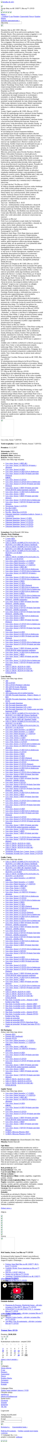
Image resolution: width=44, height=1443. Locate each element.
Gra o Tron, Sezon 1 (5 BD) (15, 738)
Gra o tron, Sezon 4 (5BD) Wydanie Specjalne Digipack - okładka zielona (22, 602)
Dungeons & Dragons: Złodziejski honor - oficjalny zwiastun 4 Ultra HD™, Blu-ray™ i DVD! (23, 1306)
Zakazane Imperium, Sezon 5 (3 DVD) (19, 526)
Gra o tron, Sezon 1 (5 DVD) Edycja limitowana (22, 571)
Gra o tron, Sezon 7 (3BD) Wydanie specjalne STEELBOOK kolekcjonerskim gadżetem (21, 489)
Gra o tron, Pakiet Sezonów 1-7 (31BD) (19, 563)
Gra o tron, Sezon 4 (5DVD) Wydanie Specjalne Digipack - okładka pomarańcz (22, 609)
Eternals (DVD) (11, 1038)
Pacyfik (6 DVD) (11, 510)
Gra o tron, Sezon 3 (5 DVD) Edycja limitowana (22, 589)
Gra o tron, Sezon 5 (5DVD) (15, 626)
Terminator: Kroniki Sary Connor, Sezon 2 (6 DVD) (24, 853)
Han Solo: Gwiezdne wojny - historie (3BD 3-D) (22, 1006)
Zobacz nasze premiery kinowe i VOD (15, 1390)
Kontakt (4, 1384)
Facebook (4, 1400)
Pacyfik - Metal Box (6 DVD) (16, 512)
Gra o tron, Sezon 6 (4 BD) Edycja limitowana (22, 471)
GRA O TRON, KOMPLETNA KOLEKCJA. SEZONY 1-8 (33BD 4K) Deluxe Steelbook (22, 544)
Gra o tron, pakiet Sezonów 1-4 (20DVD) (20, 561)
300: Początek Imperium (14, 703)
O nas (11, 16)
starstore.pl (5, 1394)
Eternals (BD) (10, 1034)
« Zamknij (4, 16)
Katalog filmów (6, 1378)
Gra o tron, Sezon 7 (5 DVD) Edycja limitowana (22, 500)
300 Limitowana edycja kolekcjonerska (19, 693)
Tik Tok (4, 1407)
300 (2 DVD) (10, 683)
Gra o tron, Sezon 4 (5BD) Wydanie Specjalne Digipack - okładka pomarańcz (22, 598)
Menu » (3, 14)
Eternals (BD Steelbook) (14, 1036)
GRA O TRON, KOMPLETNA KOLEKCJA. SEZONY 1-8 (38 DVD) (22, 558)
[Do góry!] (7, 2)
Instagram (4, 1405)
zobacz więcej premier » (9, 1359)
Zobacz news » (6, 1208)
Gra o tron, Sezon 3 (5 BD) (15, 583)
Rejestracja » (5, 1427)
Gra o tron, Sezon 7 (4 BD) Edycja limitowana (22, 492)
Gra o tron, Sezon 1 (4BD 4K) (16, 463)
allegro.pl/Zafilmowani (9, 1396)
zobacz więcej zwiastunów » (11, 1314)
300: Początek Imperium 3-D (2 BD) (18, 707)
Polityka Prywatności (8, 1431)
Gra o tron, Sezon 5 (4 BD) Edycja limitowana (22, 616)
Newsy (31, 16)
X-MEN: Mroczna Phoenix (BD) (17, 1132)
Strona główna (6, 1368)
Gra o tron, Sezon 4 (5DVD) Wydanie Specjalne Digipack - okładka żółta (22, 613)
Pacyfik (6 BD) (10, 508)
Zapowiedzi (24, 16)
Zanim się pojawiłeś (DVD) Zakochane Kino (21, 1022)
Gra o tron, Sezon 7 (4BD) (14, 494)
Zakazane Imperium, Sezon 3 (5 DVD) (19, 522)
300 (6, 681)
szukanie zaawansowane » (10, 20)
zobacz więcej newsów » (10, 1279)
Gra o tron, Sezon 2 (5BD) (14, 581)
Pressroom (4, 1382)
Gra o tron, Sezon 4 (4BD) (14, 593)
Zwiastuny (4, 1380)
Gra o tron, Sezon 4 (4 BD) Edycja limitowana (22, 591)
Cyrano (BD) (10, 538)
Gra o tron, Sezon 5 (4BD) (14, 618)
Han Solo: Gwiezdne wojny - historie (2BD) (21, 1004)
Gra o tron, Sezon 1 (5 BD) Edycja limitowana (22, 569)
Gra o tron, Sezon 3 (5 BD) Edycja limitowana (22, 587)
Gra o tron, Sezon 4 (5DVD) (15, 606)
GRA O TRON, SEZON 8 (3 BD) (17, 666)
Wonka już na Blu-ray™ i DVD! (17, 1274)
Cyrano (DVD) (10, 541)
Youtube (4, 1402)
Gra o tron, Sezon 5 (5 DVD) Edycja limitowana (22, 624)
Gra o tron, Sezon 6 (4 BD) (15, 469)
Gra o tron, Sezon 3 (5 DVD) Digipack (19, 764)
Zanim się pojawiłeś (12, 1018)
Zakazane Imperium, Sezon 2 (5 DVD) (19, 520)
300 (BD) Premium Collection (16, 689)
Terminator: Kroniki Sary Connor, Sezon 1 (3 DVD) (24, 851)
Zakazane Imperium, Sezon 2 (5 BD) (18, 518)
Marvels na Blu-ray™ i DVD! (16, 1280)
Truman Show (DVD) (9, 1330)
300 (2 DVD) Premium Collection (17, 685)
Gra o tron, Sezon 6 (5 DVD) (15, 480)
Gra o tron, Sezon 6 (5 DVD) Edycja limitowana (22, 482)
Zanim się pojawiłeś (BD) (14, 1020)
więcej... (8, 478)
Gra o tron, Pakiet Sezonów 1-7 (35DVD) (20, 565)
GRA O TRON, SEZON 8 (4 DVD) (18, 669)
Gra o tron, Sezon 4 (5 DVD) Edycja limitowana (22, 595)
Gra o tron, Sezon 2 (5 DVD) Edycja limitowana (22, 579)
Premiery (16, 16)
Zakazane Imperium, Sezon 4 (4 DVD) (19, 524)
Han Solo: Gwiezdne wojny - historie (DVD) (21, 1012)
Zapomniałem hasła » (20, 1427)
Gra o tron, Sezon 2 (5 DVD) (15, 752)
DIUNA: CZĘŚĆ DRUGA (15, 1272)
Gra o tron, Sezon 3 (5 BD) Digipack (18, 585)
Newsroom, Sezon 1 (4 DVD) (16, 506)
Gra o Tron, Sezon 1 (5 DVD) (16, 742)
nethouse (19, 1437)
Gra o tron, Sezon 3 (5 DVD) (15, 762)
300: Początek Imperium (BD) (16, 705)
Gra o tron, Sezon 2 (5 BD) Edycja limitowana (22, 577)
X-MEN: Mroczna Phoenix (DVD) (18, 1134)
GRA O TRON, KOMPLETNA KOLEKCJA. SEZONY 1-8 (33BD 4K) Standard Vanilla (22, 548)
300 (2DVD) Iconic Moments (16, 687)
